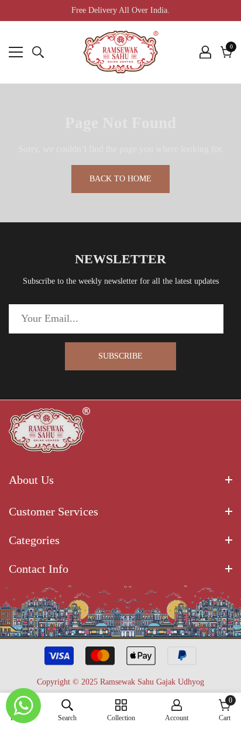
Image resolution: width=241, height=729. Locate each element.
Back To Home (120, 178)
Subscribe (120, 356)
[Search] (38, 52)
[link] (67, 710)
